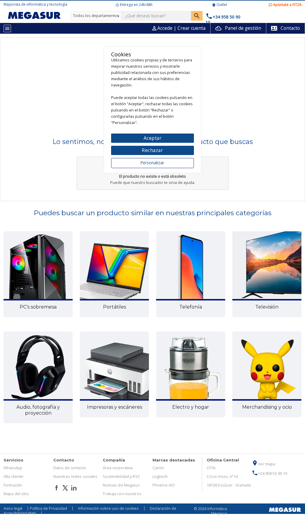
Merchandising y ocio (267, 407)
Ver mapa (263, 464)
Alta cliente (14, 476)
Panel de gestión (238, 28)
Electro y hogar (190, 407)
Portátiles (114, 307)
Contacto (285, 28)
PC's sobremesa (38, 307)
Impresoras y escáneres (114, 407)
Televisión (266, 307)
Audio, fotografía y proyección (38, 410)
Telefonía (190, 307)
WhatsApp (13, 467)
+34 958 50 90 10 (269, 473)
